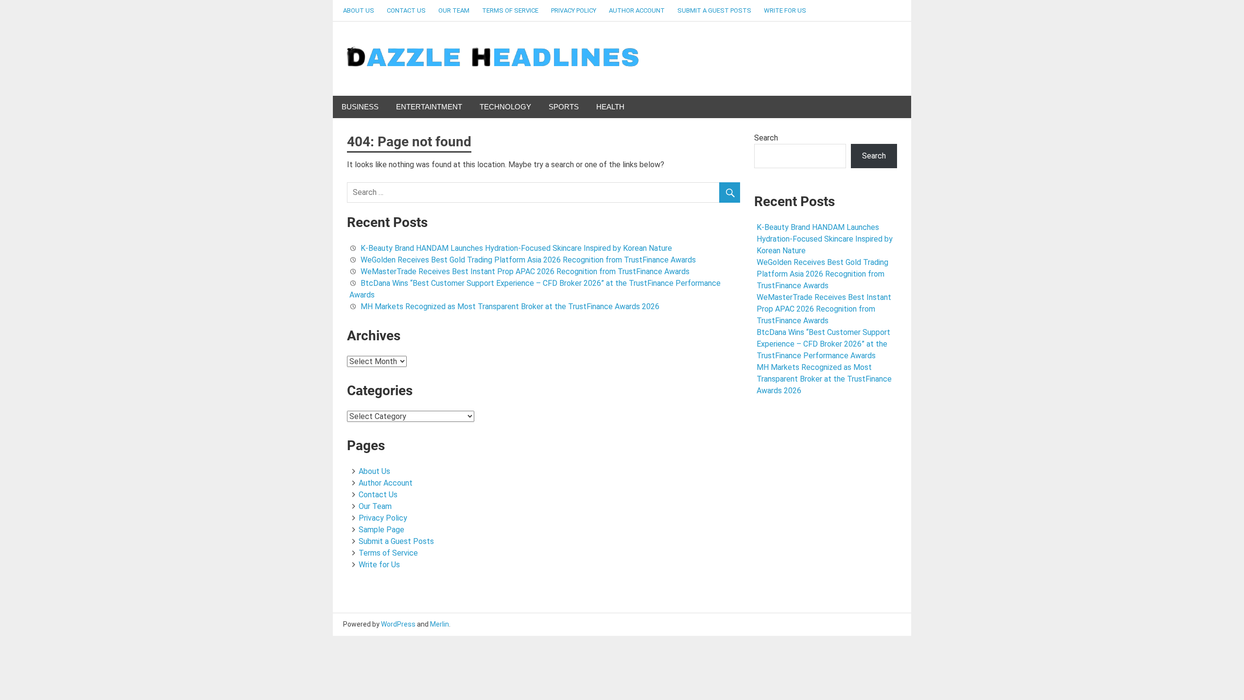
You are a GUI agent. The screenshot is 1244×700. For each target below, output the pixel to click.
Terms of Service (510, 10)
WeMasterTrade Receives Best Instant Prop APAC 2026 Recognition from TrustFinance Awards (525, 271)
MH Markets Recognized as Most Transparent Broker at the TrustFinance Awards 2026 (510, 306)
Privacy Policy (573, 10)
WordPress (398, 624)
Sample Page (381, 529)
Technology (505, 107)
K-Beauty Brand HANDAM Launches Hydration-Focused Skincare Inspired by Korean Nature (516, 248)
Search (766, 137)
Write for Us (785, 10)
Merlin (439, 624)
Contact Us (406, 10)
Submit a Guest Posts (714, 10)
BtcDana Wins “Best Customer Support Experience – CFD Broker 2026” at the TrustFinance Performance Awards (823, 344)
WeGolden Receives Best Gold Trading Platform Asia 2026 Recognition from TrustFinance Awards (528, 259)
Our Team (453, 10)
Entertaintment (429, 107)
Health (610, 107)
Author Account (637, 10)
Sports (564, 107)
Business (360, 107)
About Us (358, 10)
